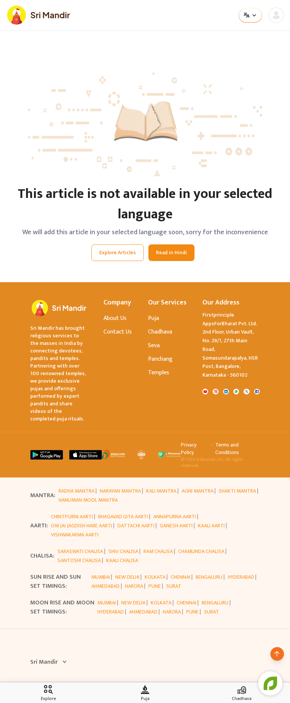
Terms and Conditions (227, 448)
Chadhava (160, 332)
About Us (114, 318)
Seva (154, 345)
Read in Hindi (171, 252)
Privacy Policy (188, 448)
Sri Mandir (44, 662)
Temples (158, 373)
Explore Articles (117, 252)
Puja (153, 318)
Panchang (160, 359)
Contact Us (117, 332)
